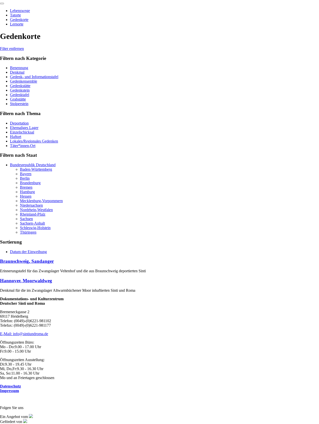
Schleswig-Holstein (35, 228)
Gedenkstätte (20, 86)
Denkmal (17, 72)
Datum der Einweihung (28, 252)
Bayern (25, 174)
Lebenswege (20, 10)
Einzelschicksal (22, 132)
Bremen (26, 187)
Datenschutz (10, 386)
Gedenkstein (20, 90)
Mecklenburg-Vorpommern (41, 201)
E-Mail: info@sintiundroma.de (24, 334)
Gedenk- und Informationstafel (34, 77)
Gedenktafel (19, 95)
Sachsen (26, 219)
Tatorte (15, 15)
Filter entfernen (12, 48)
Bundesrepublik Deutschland (33, 165)
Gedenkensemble (23, 81)
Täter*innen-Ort (22, 145)
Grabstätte (18, 99)
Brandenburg (30, 183)
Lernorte (16, 24)
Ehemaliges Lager (24, 128)
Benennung (19, 68)
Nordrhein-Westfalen (36, 210)
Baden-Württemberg (36, 169)
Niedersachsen (31, 205)
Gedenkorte (19, 19)
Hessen (25, 196)
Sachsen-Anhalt (32, 223)
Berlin (25, 178)
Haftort (15, 137)
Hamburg (27, 192)
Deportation (19, 123)
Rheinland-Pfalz (32, 214)
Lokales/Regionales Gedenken (34, 141)
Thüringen (28, 232)
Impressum (9, 391)
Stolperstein (19, 104)
